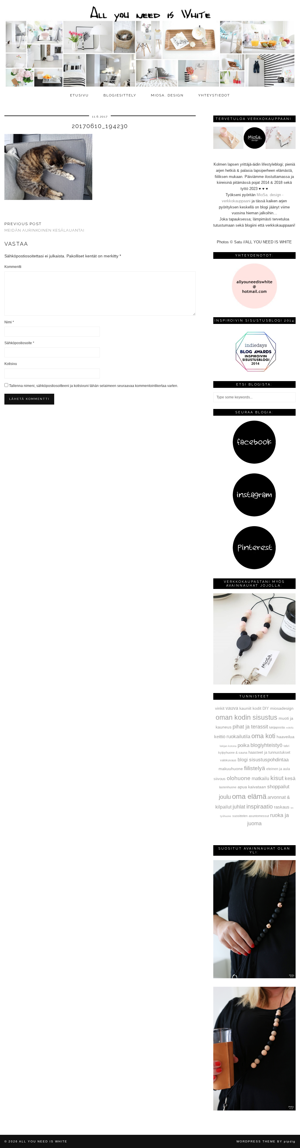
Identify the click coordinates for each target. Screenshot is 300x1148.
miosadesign (282, 708)
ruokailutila (238, 736)
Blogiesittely (119, 95)
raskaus (281, 806)
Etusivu (79, 95)
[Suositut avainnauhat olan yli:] (254, 977)
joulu (225, 797)
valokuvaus (228, 760)
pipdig (290, 1141)
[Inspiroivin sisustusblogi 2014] (254, 371)
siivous (220, 779)
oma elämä (249, 796)
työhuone (225, 816)
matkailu (260, 778)
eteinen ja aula (278, 769)
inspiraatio (259, 806)
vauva (232, 708)
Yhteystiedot (214, 95)
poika (243, 745)
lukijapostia (277, 727)
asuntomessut (259, 816)
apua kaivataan (252, 787)
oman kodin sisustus (246, 717)
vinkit (219, 708)
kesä (290, 778)
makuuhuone (231, 768)
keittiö (219, 736)
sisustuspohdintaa (269, 759)
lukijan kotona (228, 746)
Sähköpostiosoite (19, 343)
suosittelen (240, 816)
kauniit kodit (250, 708)
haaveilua (285, 736)
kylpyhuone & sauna (232, 752)
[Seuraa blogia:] (254, 463)
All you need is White (43, 1141)
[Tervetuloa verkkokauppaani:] (254, 147)
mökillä (289, 727)
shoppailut (278, 786)
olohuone (238, 778)
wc (292, 807)
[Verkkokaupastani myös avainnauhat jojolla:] (254, 683)
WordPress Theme (256, 1141)
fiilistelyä (254, 768)
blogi (243, 759)
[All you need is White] (150, 45)
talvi (286, 746)
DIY (265, 708)
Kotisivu (10, 364)
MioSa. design (167, 95)
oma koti (263, 736)
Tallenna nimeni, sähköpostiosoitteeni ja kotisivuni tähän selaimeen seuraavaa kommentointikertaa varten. (93, 386)
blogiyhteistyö (266, 745)
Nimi (9, 322)
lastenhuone (227, 787)
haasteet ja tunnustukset (269, 752)
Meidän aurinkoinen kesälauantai (44, 227)
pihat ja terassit (250, 727)
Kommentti (12, 267)
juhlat (239, 807)
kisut (277, 778)
